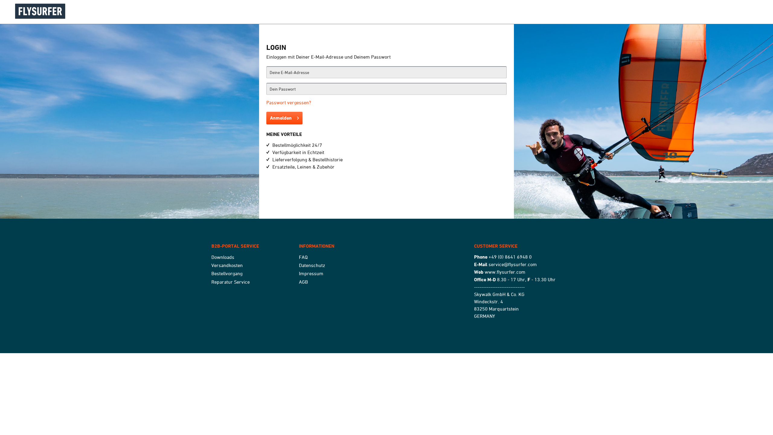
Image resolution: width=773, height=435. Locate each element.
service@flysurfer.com (513, 264)
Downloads (222, 257)
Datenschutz (312, 265)
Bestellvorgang (226, 273)
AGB (303, 282)
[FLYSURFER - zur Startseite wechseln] (105, 11)
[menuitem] (253, 257)
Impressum (311, 273)
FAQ (303, 257)
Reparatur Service (230, 282)
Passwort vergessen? (288, 102)
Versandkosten (227, 265)
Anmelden (281, 118)
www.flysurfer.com (505, 272)
